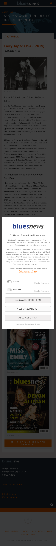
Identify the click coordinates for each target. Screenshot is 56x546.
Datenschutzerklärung (28, 271)
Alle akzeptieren (28, 309)
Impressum (20, 324)
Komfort (16, 281)
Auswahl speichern (28, 300)
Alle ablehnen (28, 318)
